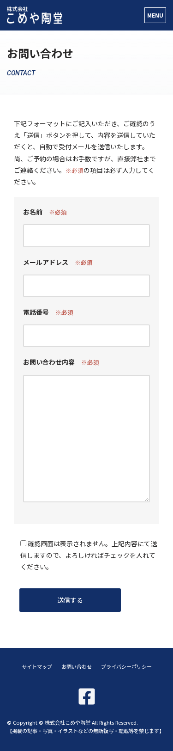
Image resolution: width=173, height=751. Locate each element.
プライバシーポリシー (126, 666)
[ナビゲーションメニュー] (155, 15)
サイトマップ (37, 666)
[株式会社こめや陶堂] (34, 15)
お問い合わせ (76, 666)
